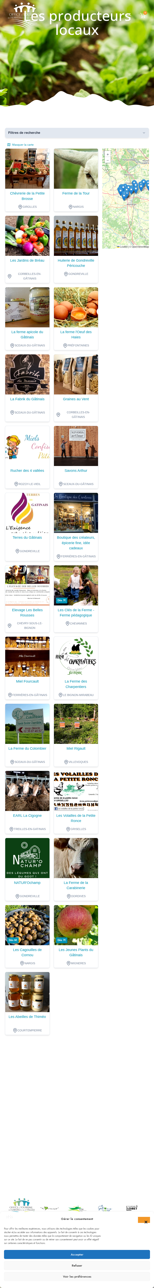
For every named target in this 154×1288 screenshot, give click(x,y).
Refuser (77, 1265)
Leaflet (124, 246)
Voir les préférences (77, 1276)
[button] (144, 1220)
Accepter (77, 1254)
